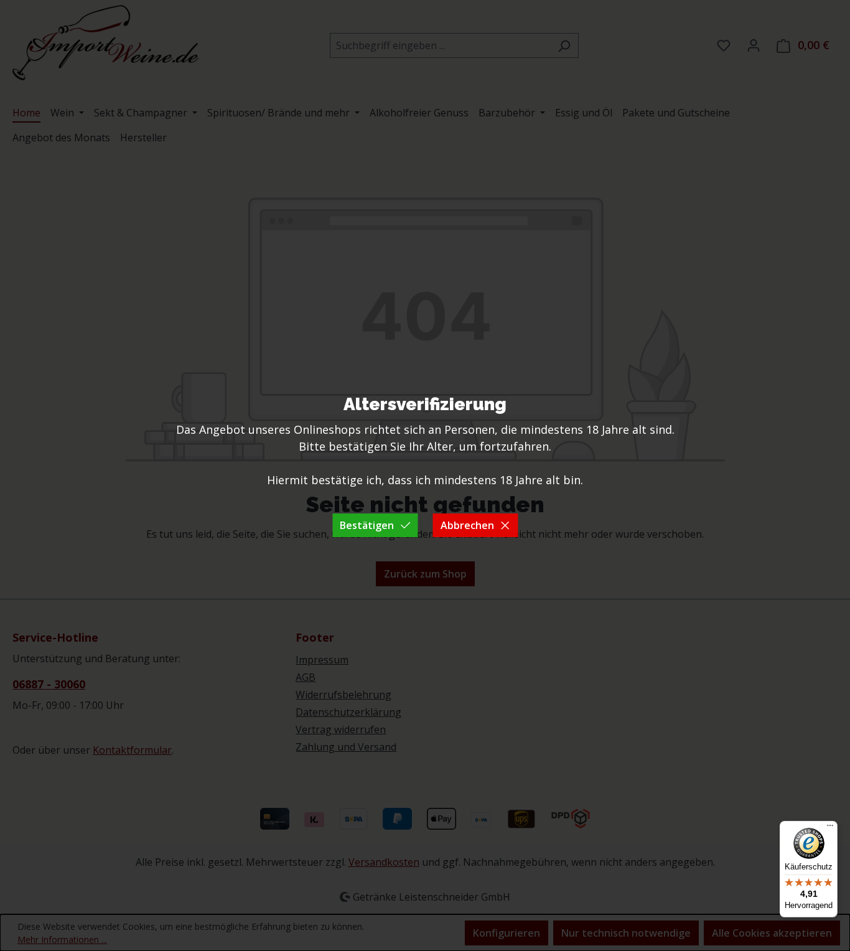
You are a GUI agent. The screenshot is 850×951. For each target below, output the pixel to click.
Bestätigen (367, 525)
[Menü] (830, 828)
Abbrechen (467, 525)
